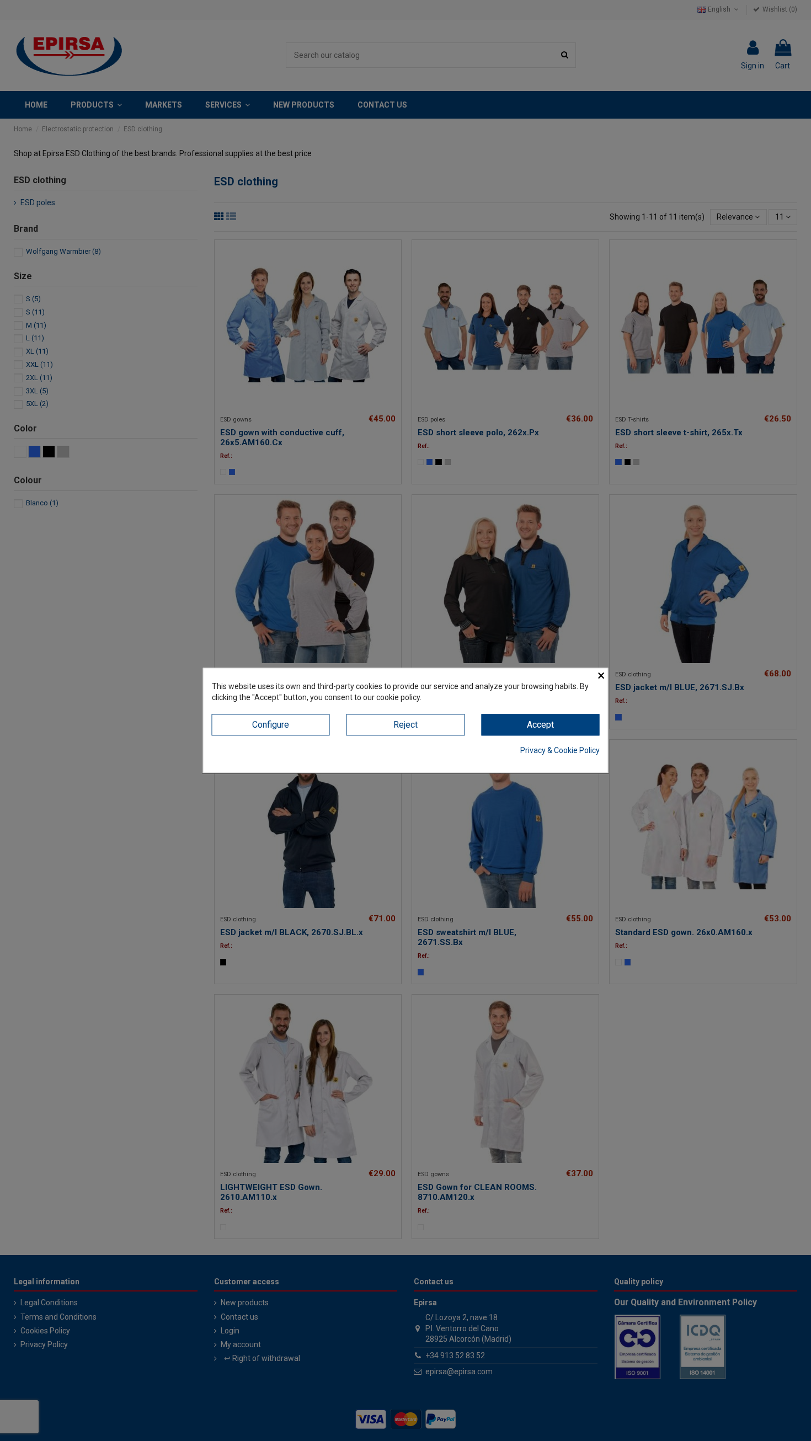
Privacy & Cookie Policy (560, 750)
